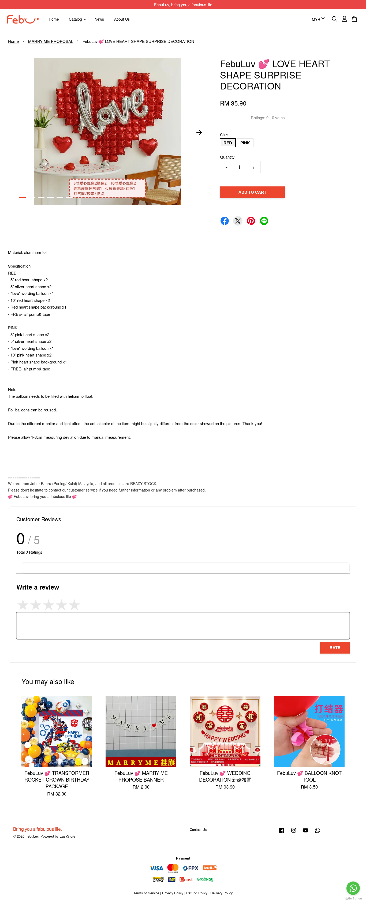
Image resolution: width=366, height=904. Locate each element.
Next (199, 132)
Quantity (227, 157)
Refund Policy (196, 892)
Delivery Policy (221, 892)
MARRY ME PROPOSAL (50, 41)
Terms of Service (146, 892)
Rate (335, 647)
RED (227, 143)
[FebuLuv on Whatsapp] (317, 832)
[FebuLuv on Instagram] (293, 832)
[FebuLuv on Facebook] (281, 832)
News (99, 19)
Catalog (75, 19)
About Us (122, 19)
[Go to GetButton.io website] (353, 898)
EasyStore (67, 836)
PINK (245, 143)
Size (224, 134)
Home (54, 19)
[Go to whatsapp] (353, 888)
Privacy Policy (172, 892)
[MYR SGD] (317, 19)
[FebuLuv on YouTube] (305, 832)
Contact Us (198, 829)
